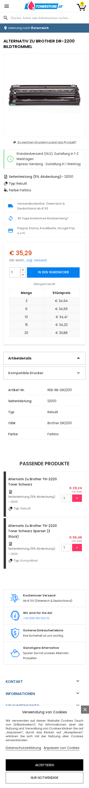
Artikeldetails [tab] (19, 358)
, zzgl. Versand (36, 260)
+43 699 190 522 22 (36, 618)
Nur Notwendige (44, 777)
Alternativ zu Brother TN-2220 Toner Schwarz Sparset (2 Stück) (32, 531)
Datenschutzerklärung (23, 748)
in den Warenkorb (53, 272)
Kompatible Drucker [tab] (25, 373)
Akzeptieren (44, 765)
